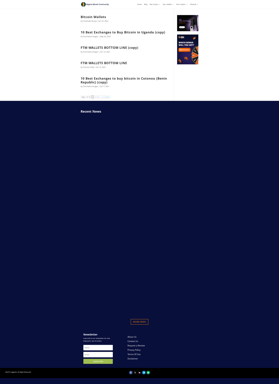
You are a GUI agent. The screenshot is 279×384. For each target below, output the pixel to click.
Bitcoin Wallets (93, 17)
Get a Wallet (167, 4)
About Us (132, 336)
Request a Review (136, 345)
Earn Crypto (180, 4)
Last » (107, 97)
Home (139, 4)
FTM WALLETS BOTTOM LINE (104, 63)
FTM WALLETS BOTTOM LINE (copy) (109, 47)
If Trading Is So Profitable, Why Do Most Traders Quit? (112, 287)
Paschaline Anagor (90, 36)
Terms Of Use (134, 354)
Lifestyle (193, 4)
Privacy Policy (134, 349)
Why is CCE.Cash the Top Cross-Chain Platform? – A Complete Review (120, 195)
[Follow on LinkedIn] (139, 372)
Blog (145, 4)
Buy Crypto (154, 4)
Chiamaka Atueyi (90, 21)
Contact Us (133, 341)
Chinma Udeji (88, 67)
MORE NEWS (139, 321)
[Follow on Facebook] (131, 372)
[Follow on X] (135, 372)
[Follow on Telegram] (144, 372)
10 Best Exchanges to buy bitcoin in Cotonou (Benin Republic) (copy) (124, 80)
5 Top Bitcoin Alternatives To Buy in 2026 (104, 305)
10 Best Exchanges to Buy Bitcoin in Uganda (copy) (123, 32)
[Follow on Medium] (148, 372)
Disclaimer (133, 358)
